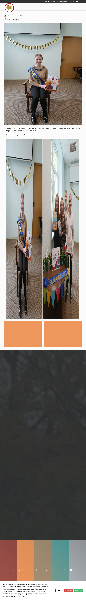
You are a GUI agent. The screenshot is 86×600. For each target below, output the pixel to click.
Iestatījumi (59, 590)
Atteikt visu (69, 590)
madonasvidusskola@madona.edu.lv (62, 1)
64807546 (47, 1)
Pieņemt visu (78, 590)
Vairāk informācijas (20, 596)
